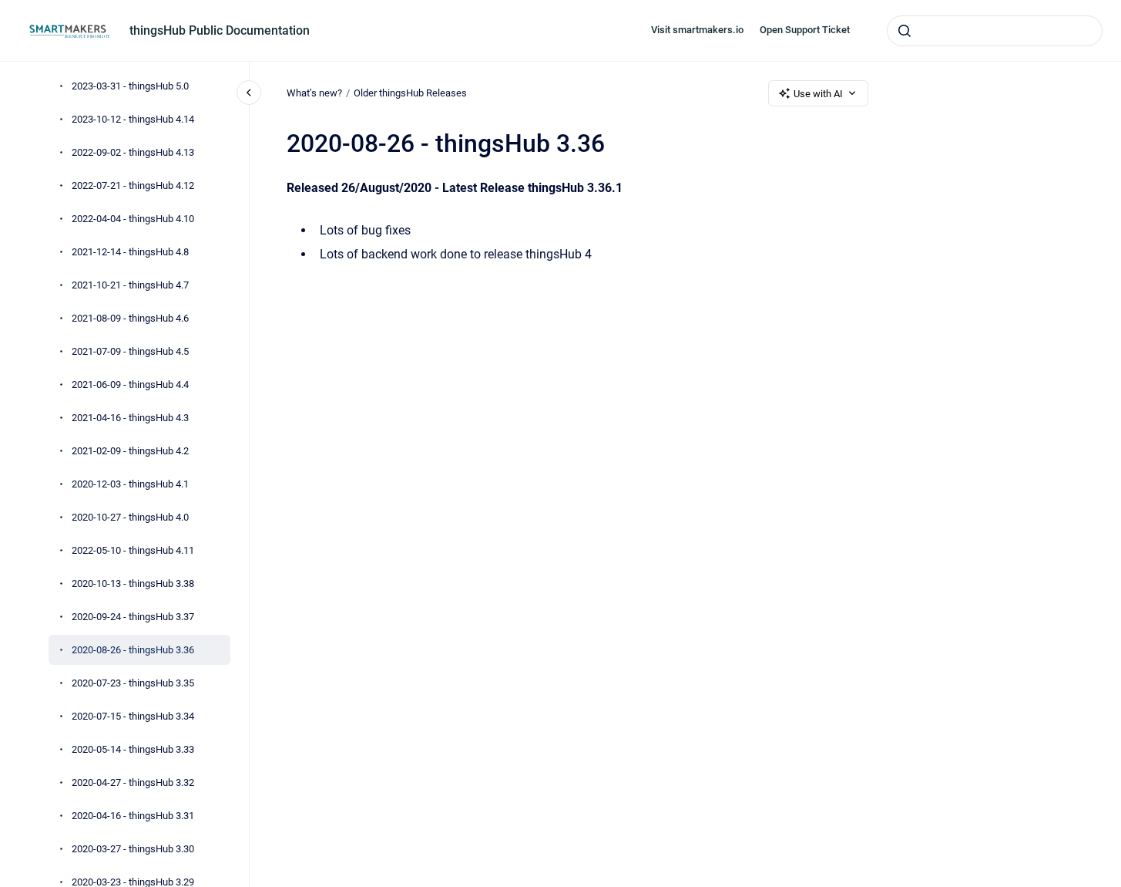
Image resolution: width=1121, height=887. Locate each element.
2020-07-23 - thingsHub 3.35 (133, 683)
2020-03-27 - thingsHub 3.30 (133, 849)
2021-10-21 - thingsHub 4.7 (130, 285)
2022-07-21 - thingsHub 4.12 (133, 185)
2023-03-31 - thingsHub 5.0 (130, 86)
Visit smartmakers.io (697, 29)
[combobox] (995, 31)
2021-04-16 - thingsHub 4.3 (130, 417)
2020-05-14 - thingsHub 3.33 (133, 749)
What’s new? (314, 93)
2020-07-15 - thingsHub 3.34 (133, 716)
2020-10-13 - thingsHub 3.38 (133, 583)
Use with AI (818, 93)
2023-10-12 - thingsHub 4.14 (133, 119)
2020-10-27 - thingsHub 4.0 (130, 517)
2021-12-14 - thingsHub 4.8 (130, 252)
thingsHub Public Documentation (219, 30)
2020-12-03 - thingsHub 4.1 (130, 484)
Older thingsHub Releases (410, 93)
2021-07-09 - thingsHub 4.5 (130, 351)
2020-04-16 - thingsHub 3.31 (133, 815)
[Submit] (904, 31)
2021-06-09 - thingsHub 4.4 (130, 384)
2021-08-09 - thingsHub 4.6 (130, 318)
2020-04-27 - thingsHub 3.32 (133, 782)
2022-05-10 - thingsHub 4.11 (133, 550)
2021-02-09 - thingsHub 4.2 (130, 451)
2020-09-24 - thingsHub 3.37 (133, 616)
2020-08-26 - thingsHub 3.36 (133, 650)
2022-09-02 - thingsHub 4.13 (133, 152)
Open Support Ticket (805, 29)
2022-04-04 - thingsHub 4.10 (133, 218)
